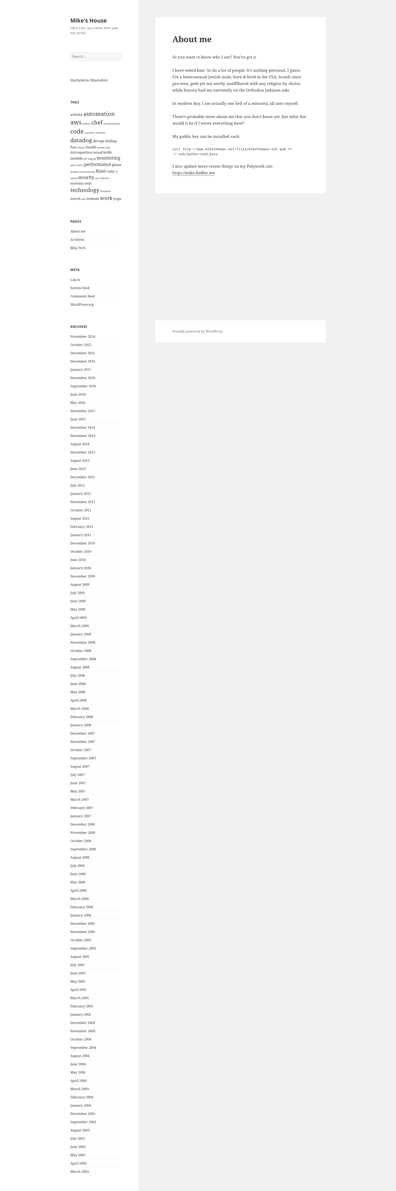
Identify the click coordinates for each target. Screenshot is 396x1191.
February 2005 (81, 1006)
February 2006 (81, 907)
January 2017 (80, 369)
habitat (81, 147)
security (86, 177)
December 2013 (82, 452)
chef (97, 122)
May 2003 (77, 1155)
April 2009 (78, 617)
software (104, 178)
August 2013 (80, 460)
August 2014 (80, 444)
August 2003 (80, 1130)
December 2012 (82, 477)
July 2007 (77, 774)
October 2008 (80, 650)
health (91, 147)
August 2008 (80, 667)
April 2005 (78, 989)
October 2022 (80, 345)
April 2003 (78, 1163)
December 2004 (82, 1022)
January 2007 (80, 816)
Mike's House (88, 20)
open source (76, 165)
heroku (101, 147)
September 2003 (83, 1122)
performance (97, 164)
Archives (77, 239)
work (106, 198)
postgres (74, 171)
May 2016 (77, 402)
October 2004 (80, 1039)
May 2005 (77, 981)
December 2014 (82, 427)
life (85, 158)
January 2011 (80, 535)
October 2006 (80, 841)
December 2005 (82, 923)
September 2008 (83, 659)
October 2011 (80, 510)
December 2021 (82, 353)
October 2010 (80, 551)
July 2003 (77, 1138)
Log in (75, 279)
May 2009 (77, 609)
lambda (76, 158)
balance (86, 123)
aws (75, 122)
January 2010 (80, 568)
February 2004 (81, 1097)
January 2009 (80, 634)
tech (88, 183)
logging (92, 158)
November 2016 (82, 378)
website (92, 198)
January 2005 (80, 1014)
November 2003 (82, 1113)
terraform (105, 191)
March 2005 (79, 998)
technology (84, 190)
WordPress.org (82, 304)
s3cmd (73, 178)
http (108, 147)
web (83, 199)
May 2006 (77, 882)
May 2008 (77, 692)
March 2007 (79, 799)
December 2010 (82, 543)
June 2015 (78, 419)
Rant (101, 171)
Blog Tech (78, 248)
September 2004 (83, 1047)
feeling (111, 140)
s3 (116, 171)
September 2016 (83, 386)
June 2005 (78, 973)
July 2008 (77, 675)
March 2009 (79, 626)
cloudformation (111, 123)
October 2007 (80, 750)
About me (78, 231)
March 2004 (79, 1089)
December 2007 (82, 733)
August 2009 (80, 584)
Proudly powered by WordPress (197, 331)
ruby (110, 171)
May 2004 (77, 1072)
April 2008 (78, 700)
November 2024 (82, 336)
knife (107, 152)
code (77, 131)
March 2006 (79, 898)
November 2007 (82, 741)
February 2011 (81, 526)
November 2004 (82, 1031)
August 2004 (80, 1056)
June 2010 (78, 559)
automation (99, 113)
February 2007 (81, 808)
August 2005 (80, 956)
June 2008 (78, 683)
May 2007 (77, 791)
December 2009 (82, 576)
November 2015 (82, 411)
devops (99, 140)
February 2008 (81, 717)
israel (98, 152)
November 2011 (82, 502)
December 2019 (82, 361)
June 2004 (78, 1064)
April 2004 (78, 1080)
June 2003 (78, 1146)
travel (75, 198)
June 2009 (78, 601)
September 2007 (83, 758)
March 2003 (79, 1171)
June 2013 (78, 469)
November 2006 (82, 832)
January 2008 (80, 725)
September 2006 (83, 849)
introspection (81, 152)
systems (77, 183)
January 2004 (80, 1105)
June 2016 (78, 394)
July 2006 (77, 865)
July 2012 (77, 485)
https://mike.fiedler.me (193, 172)
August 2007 (80, 766)
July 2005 (77, 965)
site (97, 178)
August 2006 (80, 857)
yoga (117, 198)
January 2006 (80, 915)
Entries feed (80, 288)
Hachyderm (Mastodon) (89, 80)
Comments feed (82, 296)
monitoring (108, 158)
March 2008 (79, 708)
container (90, 132)
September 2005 (83, 948)
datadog (81, 140)
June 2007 (78, 783)
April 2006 (78, 890)
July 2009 (77, 593)
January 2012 (80, 493)
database (100, 132)
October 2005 (80, 940)
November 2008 (82, 642)
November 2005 (82, 932)
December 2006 (82, 824)
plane (116, 164)
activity (76, 114)
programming (87, 171)
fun (73, 147)
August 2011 (80, 518)
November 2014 (82, 435)
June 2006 (78, 874)
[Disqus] (240, 245)
